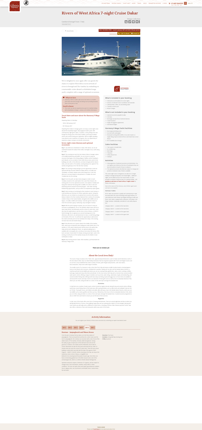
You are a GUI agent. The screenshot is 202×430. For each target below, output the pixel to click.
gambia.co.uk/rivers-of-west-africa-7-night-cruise (119, 181)
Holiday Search (116, 3)
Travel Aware (96, 429)
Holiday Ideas (106, 3)
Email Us (136, 33)
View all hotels (70, 31)
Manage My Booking (155, 3)
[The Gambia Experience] (14, 11)
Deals (145, 3)
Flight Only (126, 3)
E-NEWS (165, 3)
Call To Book (124, 33)
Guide (133, 3)
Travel (139, 3)
